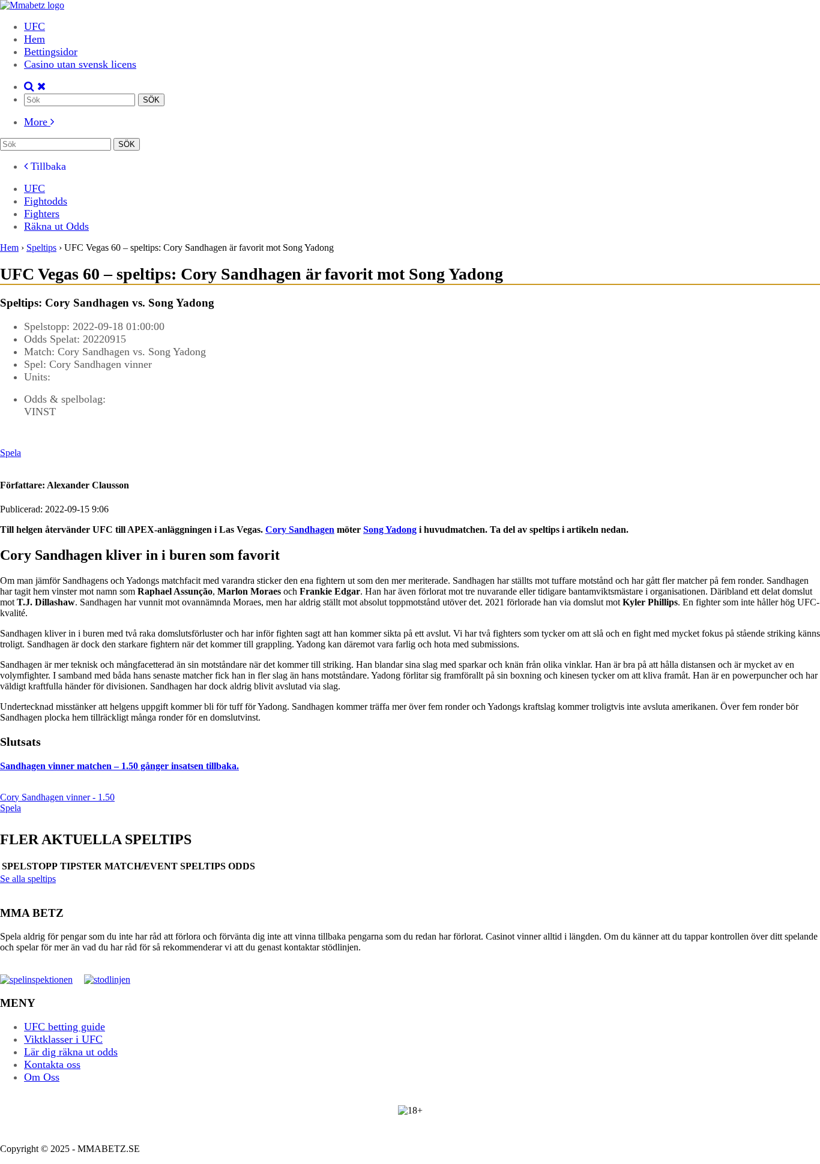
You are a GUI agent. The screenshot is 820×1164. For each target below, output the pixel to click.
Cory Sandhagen (299, 529)
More (37, 122)
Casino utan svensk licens (80, 64)
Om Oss (41, 1077)
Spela (10, 453)
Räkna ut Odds (56, 226)
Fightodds (45, 201)
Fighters (41, 214)
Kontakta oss (52, 1064)
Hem (34, 39)
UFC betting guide (64, 1027)
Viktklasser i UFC (63, 1039)
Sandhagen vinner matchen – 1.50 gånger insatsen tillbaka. (119, 766)
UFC (34, 26)
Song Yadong (390, 529)
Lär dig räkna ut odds (71, 1052)
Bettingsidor (50, 52)
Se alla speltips (28, 879)
